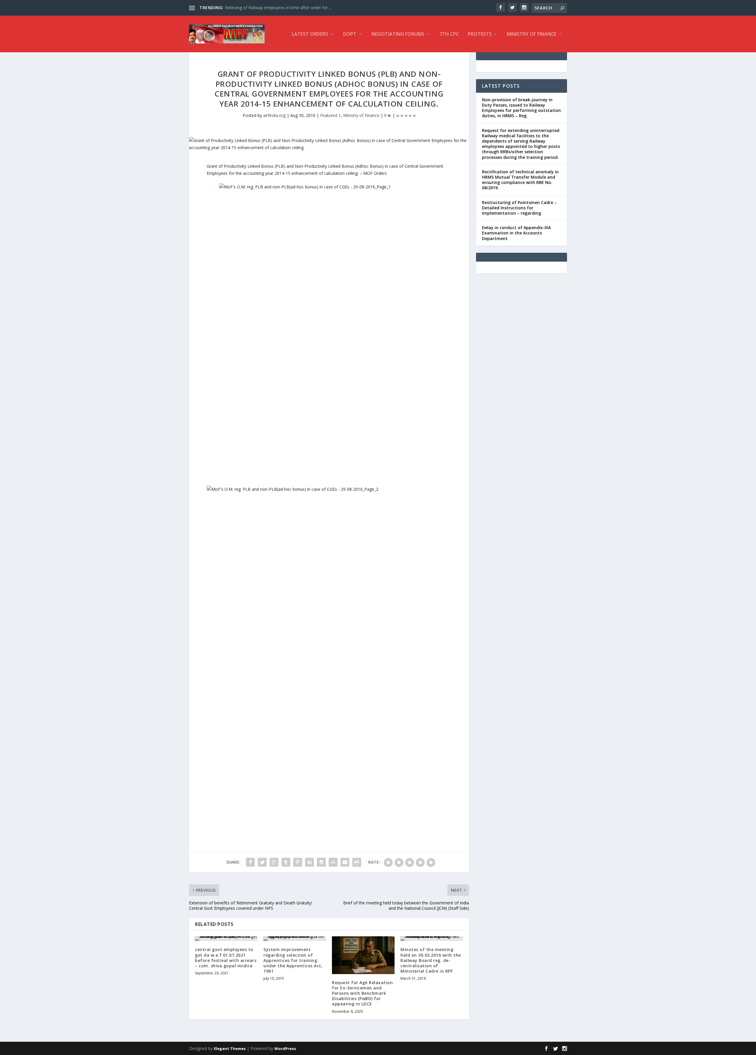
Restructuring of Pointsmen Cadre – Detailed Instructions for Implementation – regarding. (519, 208)
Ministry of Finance (531, 34)
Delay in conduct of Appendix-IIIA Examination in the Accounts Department (516, 233)
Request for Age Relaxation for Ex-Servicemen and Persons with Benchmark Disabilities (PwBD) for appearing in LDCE (362, 993)
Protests (480, 34)
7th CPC (449, 34)
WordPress (285, 1048)
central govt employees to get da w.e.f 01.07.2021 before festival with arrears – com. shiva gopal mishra (225, 957)
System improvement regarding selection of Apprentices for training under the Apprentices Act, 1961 (292, 960)
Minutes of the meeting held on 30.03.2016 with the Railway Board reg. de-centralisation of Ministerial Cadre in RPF (430, 960)
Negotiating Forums (398, 34)
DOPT (349, 34)
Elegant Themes (230, 1048)
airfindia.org (274, 115)
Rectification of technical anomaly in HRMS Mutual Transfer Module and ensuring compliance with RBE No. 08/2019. (520, 180)
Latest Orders (310, 34)
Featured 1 (330, 115)
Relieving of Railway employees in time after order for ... (278, 7)
